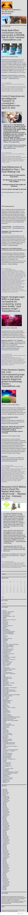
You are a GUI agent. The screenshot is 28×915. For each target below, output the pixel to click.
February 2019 (6, 851)
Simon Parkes (6, 736)
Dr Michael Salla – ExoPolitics (9, 657)
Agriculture (7, 564)
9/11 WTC (5, 610)
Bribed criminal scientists (13, 272)
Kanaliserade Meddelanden (9, 690)
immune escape (12, 360)
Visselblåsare (6, 775)
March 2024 (5, 791)
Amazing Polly (6, 615)
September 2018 (6, 857)
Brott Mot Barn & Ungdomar (9, 631)
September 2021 (6, 814)
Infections (14, 158)
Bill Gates (4, 470)
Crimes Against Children (8, 645)
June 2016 (5, 888)
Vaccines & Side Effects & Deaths (10, 773)
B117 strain (7, 86)
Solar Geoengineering (10, 478)
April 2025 (5, 789)
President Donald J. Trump (8, 725)
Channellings (5, 639)
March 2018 (5, 864)
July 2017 (4, 873)
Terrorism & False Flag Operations (10, 749)
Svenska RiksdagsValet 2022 (9, 743)
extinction (20, 359)
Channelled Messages (7, 638)
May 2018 (5, 861)
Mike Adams (19, 474)
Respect (16, 287)
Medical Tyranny (12, 474)
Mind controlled (10, 283)
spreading (13, 160)
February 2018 (6, 865)
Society (20, 288)
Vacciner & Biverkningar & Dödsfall (10, 772)
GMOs (9, 566)
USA (12, 90)
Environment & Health (18, 466)
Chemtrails (5, 640)
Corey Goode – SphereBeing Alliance (11, 644)
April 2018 (5, 862)
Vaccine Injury (5, 363)
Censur (4, 637)
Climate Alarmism (10, 470)
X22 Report (5, 782)
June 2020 (5, 832)
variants (3, 91)
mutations (21, 88)
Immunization (9, 158)
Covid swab (9, 275)
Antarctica (5, 620)
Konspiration (5, 693)
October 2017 (5, 869)
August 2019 (5, 844)
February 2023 (6, 796)
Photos (4, 722)
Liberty (24, 473)
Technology (5, 747)
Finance (6, 277)
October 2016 (5, 883)
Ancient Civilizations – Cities (9, 616)
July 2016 (4, 887)
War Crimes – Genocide (8, 777)
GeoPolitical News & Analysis (9, 668)
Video (20, 363)
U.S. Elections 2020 (7, 763)
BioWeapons (4, 272)
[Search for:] (14, 574)
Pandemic (10, 159)
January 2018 (5, 866)
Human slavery (6, 684)
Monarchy (16, 283)
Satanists (8, 288)
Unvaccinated (4, 362)
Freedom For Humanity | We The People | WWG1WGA (11, 11)
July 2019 (4, 845)
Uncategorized (6, 769)
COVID (24, 274)
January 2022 (5, 810)
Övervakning (5, 629)
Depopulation (14, 471)
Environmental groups (6, 472)
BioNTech (4, 87)
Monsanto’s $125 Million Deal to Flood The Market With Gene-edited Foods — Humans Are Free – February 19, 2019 (14, 492)
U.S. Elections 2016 (7, 762)
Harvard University (10, 473)
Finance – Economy (7, 663)
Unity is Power (15, 289)
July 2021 (4, 817)
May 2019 (5, 847)
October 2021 (5, 813)
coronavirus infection (11, 87)
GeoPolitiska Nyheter (7, 670)
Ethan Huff (14, 328)
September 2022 (6, 800)
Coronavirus (4, 157)
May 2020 (5, 833)
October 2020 (5, 827)
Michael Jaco (5, 705)
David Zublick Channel (7, 650)
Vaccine (8, 290)
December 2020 (6, 825)
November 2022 (6, 798)
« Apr (3, 597)
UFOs (4, 767)
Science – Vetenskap (7, 733)
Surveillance (5, 741)
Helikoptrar (5, 680)
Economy (21, 276)
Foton (4, 666)
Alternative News (9, 84)
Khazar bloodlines (17, 280)
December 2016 (6, 881)
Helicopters (5, 679)
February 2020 (6, 837)
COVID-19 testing (14, 88)
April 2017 (5, 876)
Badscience (23, 86)
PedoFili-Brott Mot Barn (8, 719)
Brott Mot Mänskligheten (8, 632)
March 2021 (5, 821)
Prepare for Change (7, 724)
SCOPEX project (15, 477)
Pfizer (9, 90)
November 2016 (6, 882)
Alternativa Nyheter (7, 612)
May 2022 (5, 805)
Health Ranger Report (7, 678)
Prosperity (4, 287)
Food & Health (8, 562)
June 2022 (5, 804)
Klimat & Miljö (6, 692)
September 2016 (6, 885)
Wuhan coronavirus (19, 91)
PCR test (9, 286)
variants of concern (10, 91)
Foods (9, 565)
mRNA (20, 283)
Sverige (4, 745)
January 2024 (5, 793)
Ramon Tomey (14, 56)
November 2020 (6, 826)
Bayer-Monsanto (14, 564)
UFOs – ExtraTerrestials (8, 768)
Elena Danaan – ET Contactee (9, 659)
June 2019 (5, 846)
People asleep (17, 286)
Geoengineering (6, 667)
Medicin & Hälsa (6, 701)
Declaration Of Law (7, 651)
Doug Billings (6, 656)
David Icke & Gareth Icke (8, 649)
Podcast (23, 361)
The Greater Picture (7, 755)
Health (4, 676)
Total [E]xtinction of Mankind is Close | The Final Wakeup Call (13, 169)
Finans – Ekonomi (6, 664)
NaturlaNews (9, 476)
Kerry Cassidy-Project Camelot (9, 691)
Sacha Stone (5, 729)
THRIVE (4, 761)
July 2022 (4, 803)
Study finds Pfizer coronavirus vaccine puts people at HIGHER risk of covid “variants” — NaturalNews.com (13, 77)
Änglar (4, 628)
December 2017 (6, 867)
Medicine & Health (17, 355)
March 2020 (5, 836)
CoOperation (22, 273)
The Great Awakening (7, 754)
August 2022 (5, 802)
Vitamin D (6, 292)
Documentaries (6, 654)
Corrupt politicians (18, 274)
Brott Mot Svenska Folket (8, 633)
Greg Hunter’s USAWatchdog (9, 673)
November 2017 (6, 868)
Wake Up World (6, 776)
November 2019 (6, 840)
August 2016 (5, 886)
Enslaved (19, 471)
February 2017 (6, 879)
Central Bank (22, 272)
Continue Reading (13, 245)
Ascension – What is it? (8, 625)
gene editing (22, 565)
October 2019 (5, 841)
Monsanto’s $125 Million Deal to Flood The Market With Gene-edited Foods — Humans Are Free (14, 555)
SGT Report (5, 735)
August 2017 (5, 872)
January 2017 (5, 880)
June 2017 (5, 874)
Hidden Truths (6, 681)
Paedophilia (4, 286)
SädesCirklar (5, 732)
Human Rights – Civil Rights (9, 683)
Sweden (8, 480)
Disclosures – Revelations (8, 653)
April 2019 (5, 848)
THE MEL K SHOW (7, 757)
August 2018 (5, 858)
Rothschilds (21, 287)
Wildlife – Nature (6, 781)
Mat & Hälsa (5, 699)
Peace (12, 286)
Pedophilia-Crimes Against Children (10, 720)
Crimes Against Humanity (8, 646)
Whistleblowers (6, 780)
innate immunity (19, 360)
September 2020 (6, 828)
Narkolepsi (5, 708)
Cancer (4, 635)
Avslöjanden (5, 626)
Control (17, 273)
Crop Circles (5, 647)
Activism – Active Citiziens (8, 611)
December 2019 (6, 839)
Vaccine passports (15, 290)
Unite (10, 289)
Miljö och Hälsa (6, 706)
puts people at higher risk (13, 63)
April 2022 (5, 806)
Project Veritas (6, 726)
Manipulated (18, 281)
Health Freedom (18, 473)
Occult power (18, 285)
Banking (21, 270)
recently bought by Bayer (13, 515)
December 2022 (6, 797)
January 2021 (5, 824)
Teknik (4, 748)
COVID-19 (9, 157)
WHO (12, 364)
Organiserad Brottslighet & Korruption (11, 716)
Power (22, 286)
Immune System (17, 279)
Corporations (10, 274)
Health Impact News (7, 677)
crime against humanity (18, 275)
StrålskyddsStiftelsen (7, 740)
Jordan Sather (6, 688)
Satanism (4, 288)
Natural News (5, 59)
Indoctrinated (5, 280)
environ (23, 471)
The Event (5, 752)
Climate (4, 642)
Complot (7, 273)
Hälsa (4, 674)
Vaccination (20, 160)
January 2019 (5, 852)
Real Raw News (6, 727)
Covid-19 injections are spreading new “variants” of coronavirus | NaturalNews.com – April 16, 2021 (13, 102)
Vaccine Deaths (22, 362)
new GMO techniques (6, 567)
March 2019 (5, 850)
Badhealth (12, 86)
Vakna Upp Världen (7, 774)
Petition (4, 721)
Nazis (13, 285)
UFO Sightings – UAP (7, 766)
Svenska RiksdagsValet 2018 (9, 742)
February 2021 (6, 823)
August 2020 (5, 830)
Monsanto (19, 566)
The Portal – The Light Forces (9, 759)
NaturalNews (4, 90)
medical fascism (5, 474)
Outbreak (14, 361)
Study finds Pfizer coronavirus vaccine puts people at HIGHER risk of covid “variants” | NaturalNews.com (13, 35)
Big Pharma (18, 156)
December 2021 (6, 811)
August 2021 (5, 816)
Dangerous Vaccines (8, 276)
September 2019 (6, 843)
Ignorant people (10, 279)
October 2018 (5, 855)
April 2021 (5, 820)
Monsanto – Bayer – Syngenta (9, 707)
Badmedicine (18, 86)
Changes (3, 273)
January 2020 (5, 838)
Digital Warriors (6, 652)
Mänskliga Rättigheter (7, 700)
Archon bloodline (8, 270)
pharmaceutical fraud (20, 159)
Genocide (18, 472)
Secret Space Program (8, 734)
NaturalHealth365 (6, 711)
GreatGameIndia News (7, 672)
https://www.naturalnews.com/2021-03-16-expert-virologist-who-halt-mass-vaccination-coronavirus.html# (13, 348)
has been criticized (19, 440)
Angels (4, 618)
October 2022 (5, 799)
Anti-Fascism (5, 622)
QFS (8, 287)
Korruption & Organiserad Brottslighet (11, 694)
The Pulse (5, 760)
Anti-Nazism (5, 623)
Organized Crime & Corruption (9, 718)
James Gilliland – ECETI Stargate (10, 687)
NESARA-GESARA (6, 712)
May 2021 (5, 819)
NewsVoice (5, 713)
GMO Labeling (5, 566)
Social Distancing (14, 288)
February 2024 (6, 792)
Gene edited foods (15, 565)
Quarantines (11, 287)
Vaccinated (21, 289)
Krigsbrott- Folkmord (7, 695)
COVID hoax (4, 275)
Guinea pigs (13, 566)
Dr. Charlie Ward (6, 658)
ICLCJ (4, 686)
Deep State (16, 276)
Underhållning (6, 770)
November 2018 (6, 854)
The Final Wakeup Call (9, 192)
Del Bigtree (14, 359)
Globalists (4, 279)
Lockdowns (4, 281)
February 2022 (6, 809)
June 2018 (5, 860)
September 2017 (6, 871)
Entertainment (6, 660)
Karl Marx (10, 280)
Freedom (11, 277)
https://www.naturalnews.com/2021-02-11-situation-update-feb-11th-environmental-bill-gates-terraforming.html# (13, 422)
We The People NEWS (7, 779)
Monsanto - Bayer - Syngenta (18, 562)
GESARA (15, 277)
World (9, 292)
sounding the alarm (8, 334)
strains (16, 478)
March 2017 (5, 878)
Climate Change (17, 470)
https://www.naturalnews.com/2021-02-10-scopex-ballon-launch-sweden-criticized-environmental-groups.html (13, 459)
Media (16, 282)
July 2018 (4, 859)
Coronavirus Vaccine (20, 87)
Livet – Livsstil (6, 698)
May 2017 (5, 875)
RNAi (20, 567)
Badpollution (18, 468)
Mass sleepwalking (11, 282)
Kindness (23, 280)
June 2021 (5, 818)
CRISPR (20, 564)
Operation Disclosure (7, 715)
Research (9, 160)
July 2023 (4, 795)
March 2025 (5, 790)
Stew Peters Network (7, 739)
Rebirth (4, 728)
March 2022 (5, 807)
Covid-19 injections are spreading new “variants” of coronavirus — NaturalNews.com (14, 146)
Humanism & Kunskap (7, 685)
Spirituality (5, 738)
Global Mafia (20, 277)
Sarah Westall (6, 731)
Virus (10, 364)
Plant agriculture (14, 567)
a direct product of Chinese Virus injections (13, 141)
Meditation (5, 704)
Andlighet (5, 617)
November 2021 (6, 812)
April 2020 (5, 834)
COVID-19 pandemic (6, 88)
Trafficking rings (5, 289)
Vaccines (21, 90)
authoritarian (16, 270)
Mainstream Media (11, 281)
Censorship (5, 636)
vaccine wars (16, 90)
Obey (13, 476)
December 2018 (6, 853)
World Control (14, 292)
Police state (9, 477)
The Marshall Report (7, 756)
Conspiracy (12, 273)
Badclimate (7, 468)
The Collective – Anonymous (9, 750)
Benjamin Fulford (6, 630)
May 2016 (5, 889)
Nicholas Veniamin (7, 714)
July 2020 (4, 831)
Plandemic (4, 160)
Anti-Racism (5, 624)
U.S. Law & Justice (6, 764)
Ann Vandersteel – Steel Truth (9, 619)
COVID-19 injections (16, 157)
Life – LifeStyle (6, 697)
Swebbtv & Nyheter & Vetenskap (10, 746)
